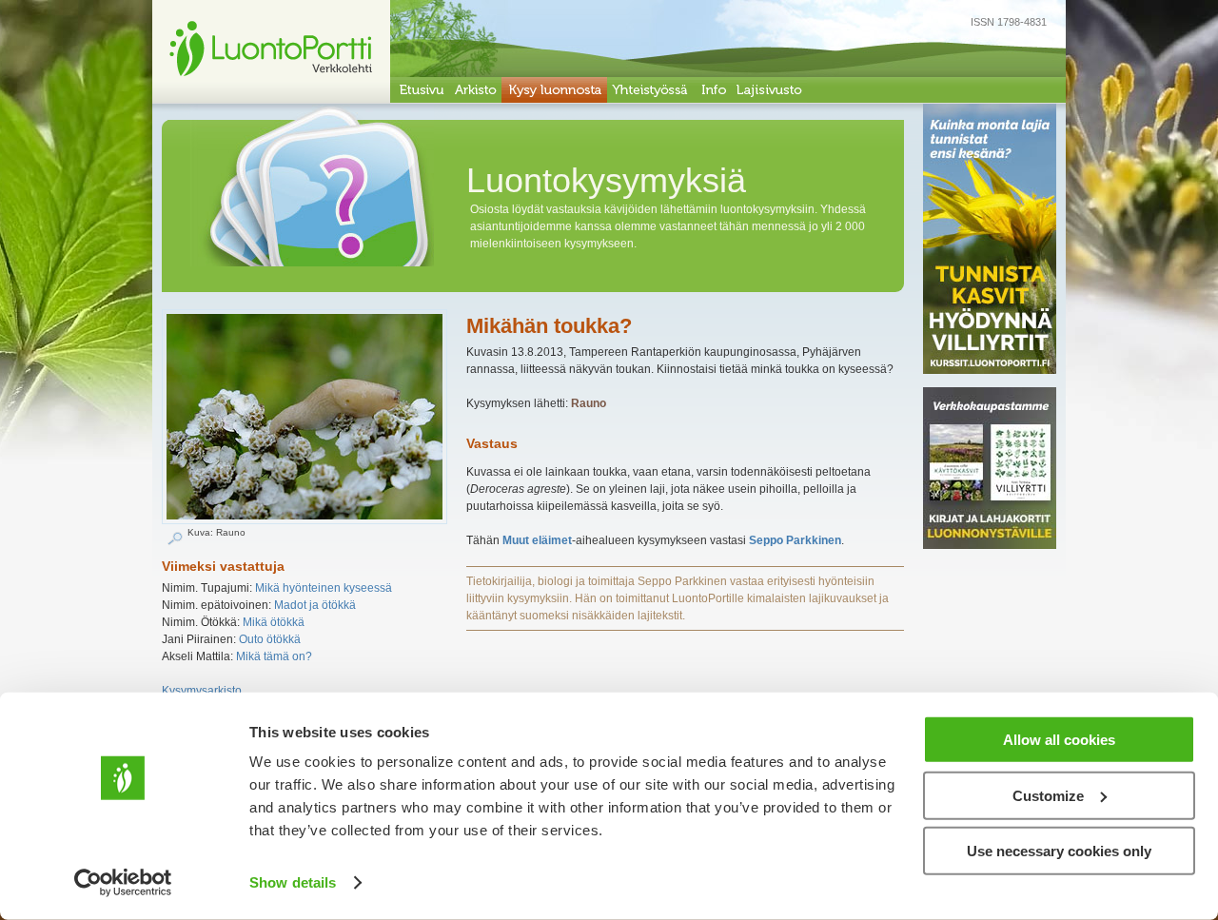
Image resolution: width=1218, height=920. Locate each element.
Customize (1048, 795)
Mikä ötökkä (273, 622)
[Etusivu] (420, 90)
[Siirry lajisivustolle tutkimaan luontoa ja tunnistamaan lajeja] (769, 90)
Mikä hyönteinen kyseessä (323, 588)
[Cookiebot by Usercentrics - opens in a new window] (123, 883)
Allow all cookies (1059, 740)
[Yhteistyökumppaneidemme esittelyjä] (650, 90)
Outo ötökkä (270, 639)
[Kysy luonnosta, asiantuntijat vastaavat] (554, 90)
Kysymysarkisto (202, 690)
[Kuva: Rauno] (304, 520)
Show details (292, 882)
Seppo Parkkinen (795, 540)
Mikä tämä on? (274, 656)
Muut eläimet (537, 540)
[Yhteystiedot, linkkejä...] (713, 90)
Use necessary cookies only (1059, 851)
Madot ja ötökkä (315, 605)
